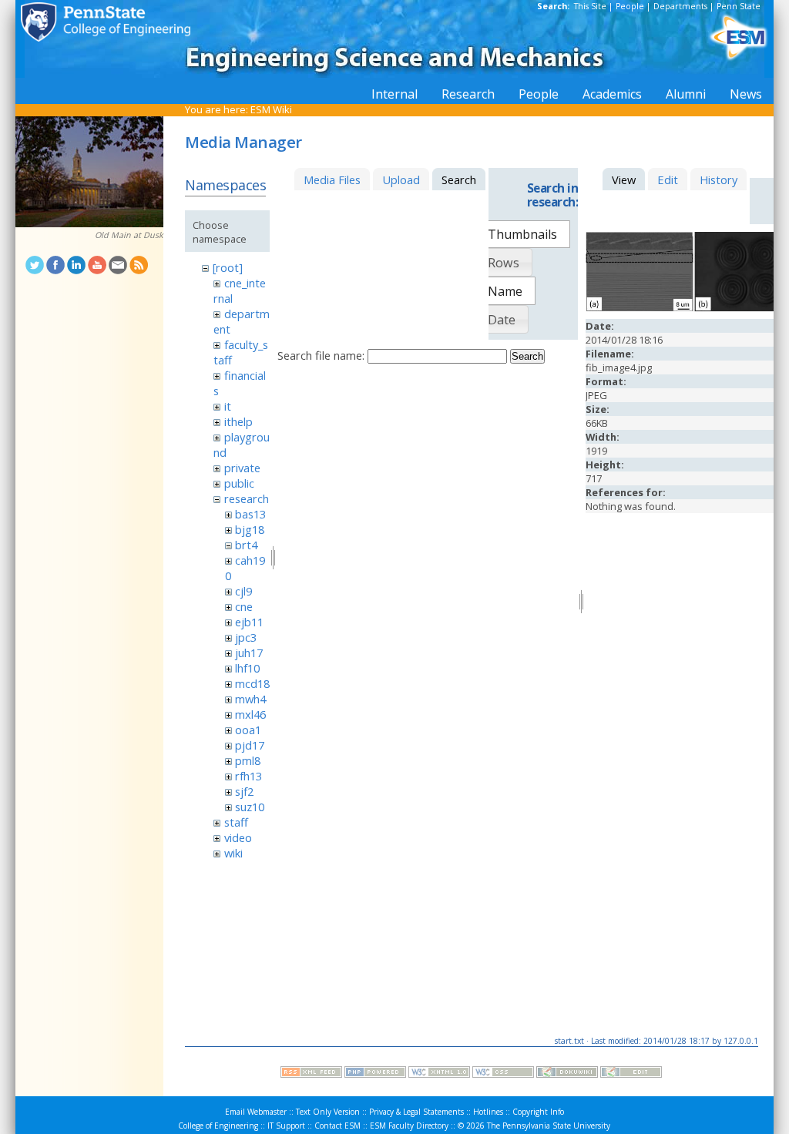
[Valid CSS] (503, 1074)
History (718, 179)
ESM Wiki (271, 109)
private (242, 467)
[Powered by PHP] (375, 1074)
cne (244, 606)
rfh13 (248, 775)
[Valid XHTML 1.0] (439, 1074)
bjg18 (249, 529)
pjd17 (249, 745)
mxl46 (250, 714)
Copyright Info (538, 1111)
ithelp (238, 421)
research (246, 498)
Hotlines (488, 1111)
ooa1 (248, 729)
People (630, 6)
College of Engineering (218, 1125)
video (238, 837)
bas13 (250, 514)
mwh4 (250, 698)
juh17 (249, 652)
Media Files (332, 179)
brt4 (246, 544)
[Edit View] (631, 1074)
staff (236, 822)
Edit (667, 179)
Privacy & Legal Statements (416, 1111)
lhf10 (247, 668)
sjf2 (244, 791)
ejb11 (249, 621)
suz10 (249, 806)
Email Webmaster (256, 1111)
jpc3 (246, 637)
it (227, 406)
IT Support (286, 1125)
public (239, 483)
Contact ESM (337, 1125)
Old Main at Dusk (129, 235)
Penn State (738, 6)
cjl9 (243, 591)
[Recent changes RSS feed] (311, 1074)
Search (527, 356)
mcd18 (252, 683)
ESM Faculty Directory (409, 1125)
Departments (680, 6)
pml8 (247, 760)
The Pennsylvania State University (548, 1125)
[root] (228, 267)
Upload (401, 179)
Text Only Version (328, 1111)
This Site (590, 6)
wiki (233, 853)
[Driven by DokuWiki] (567, 1074)
